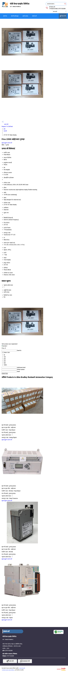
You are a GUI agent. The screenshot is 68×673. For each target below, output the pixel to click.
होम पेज (5, 16)
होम (4, 129)
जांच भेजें (63, 16)
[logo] (5, 8)
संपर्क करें (34, 16)
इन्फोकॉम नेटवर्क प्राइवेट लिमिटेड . (8, 670)
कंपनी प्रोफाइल (14, 16)
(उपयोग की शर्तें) (22, 668)
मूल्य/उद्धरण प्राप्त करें (7, 143)
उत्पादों (5, 131)
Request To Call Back (7, 126)
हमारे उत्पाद (25, 16)
